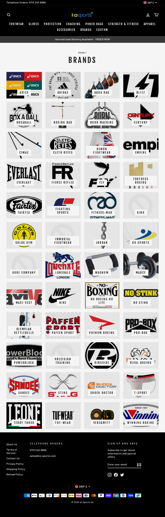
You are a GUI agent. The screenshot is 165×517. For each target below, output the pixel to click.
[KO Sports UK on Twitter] (122, 475)
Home (81, 52)
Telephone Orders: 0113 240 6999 (26, 2)
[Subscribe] (139, 464)
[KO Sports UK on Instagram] (110, 475)
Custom (102, 30)
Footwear (16, 24)
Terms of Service (11, 451)
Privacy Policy (15, 463)
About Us (11, 444)
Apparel (150, 24)
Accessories (66, 30)
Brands (86, 30)
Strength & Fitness (123, 24)
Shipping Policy (15, 469)
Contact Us (13, 458)
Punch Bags (94, 24)
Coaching (73, 24)
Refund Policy (14, 474)
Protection (52, 24)
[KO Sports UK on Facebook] (116, 475)
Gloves (34, 24)
